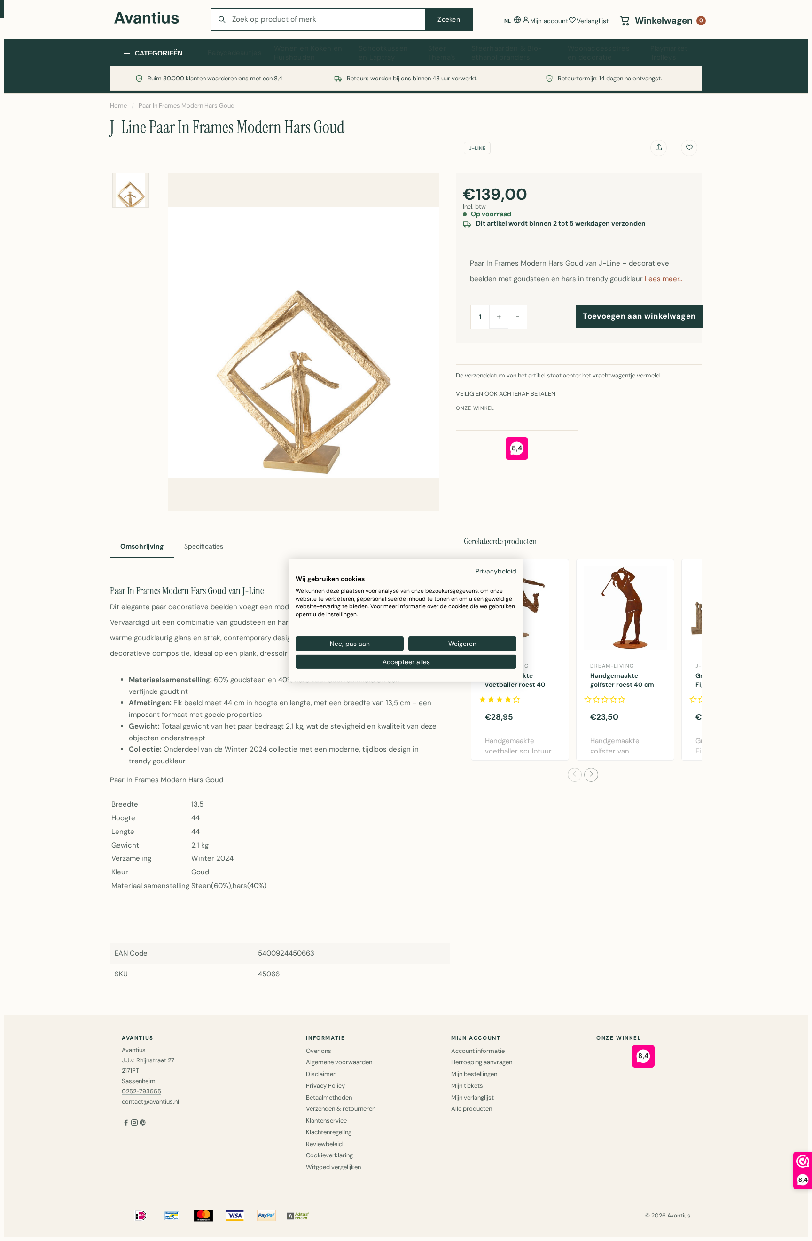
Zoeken (448, 19)
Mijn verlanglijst (472, 1097)
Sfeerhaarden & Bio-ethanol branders (506, 53)
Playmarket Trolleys (669, 53)
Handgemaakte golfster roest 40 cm (622, 680)
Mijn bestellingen (474, 1074)
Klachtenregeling (328, 1132)
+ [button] (499, 316)
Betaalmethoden (329, 1097)
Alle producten (471, 1109)
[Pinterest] (143, 1123)
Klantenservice (326, 1120)
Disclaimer (321, 1074)
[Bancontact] (172, 1216)
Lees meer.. (663, 278)
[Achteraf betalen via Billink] (298, 1216)
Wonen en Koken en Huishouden (308, 53)
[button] (575, 775)
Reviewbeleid (324, 1144)
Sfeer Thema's (442, 53)
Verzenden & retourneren (340, 1109)
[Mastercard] (203, 1216)
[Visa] (235, 1216)
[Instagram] (134, 1123)
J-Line (477, 148)
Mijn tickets (467, 1086)
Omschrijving (142, 546)
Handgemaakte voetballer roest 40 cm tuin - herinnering (518, 685)
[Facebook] (126, 1123)
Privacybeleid (496, 571)
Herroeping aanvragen (481, 1062)
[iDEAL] (140, 1216)
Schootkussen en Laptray (383, 53)
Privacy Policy (325, 1086)
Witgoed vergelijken (333, 1167)
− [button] (517, 316)
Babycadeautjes (235, 52)
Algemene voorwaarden (339, 1062)
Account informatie (478, 1051)
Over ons (318, 1051)
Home (118, 106)
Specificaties (203, 546)
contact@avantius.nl (150, 1102)
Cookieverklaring (329, 1155)
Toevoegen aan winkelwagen (639, 316)
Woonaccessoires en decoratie (599, 53)
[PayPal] (266, 1216)
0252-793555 (141, 1091)
